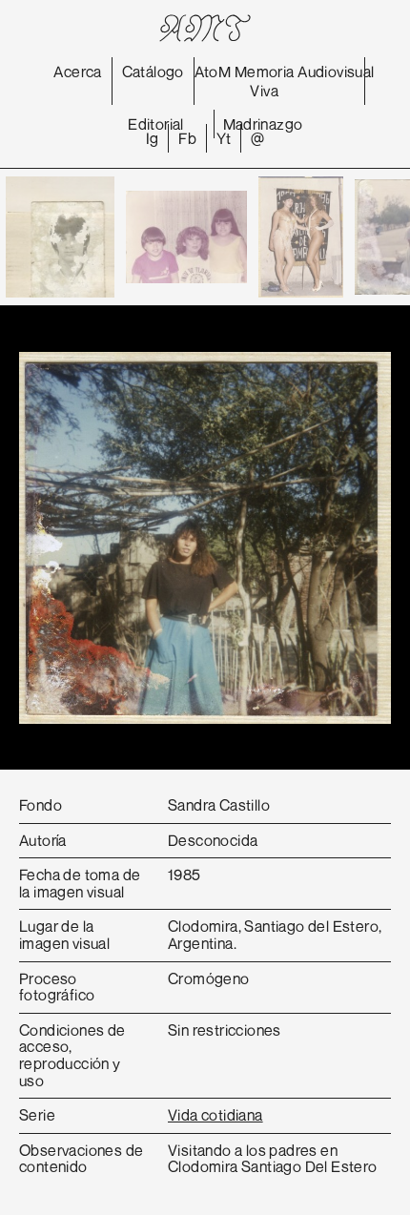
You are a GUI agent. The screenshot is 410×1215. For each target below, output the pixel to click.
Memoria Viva (265, 81)
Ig (152, 138)
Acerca (77, 71)
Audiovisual (335, 71)
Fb (187, 138)
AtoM (213, 71)
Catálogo (153, 71)
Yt (223, 138)
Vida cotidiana (215, 1114)
